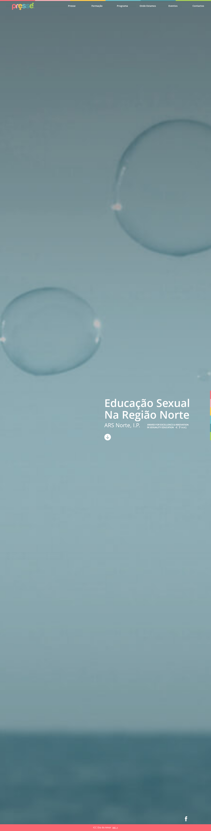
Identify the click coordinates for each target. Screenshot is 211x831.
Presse (71, 5)
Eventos (173, 5)
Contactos (198, 5)
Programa (122, 5)
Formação (97, 5)
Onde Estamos (148, 5)
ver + (115, 827)
